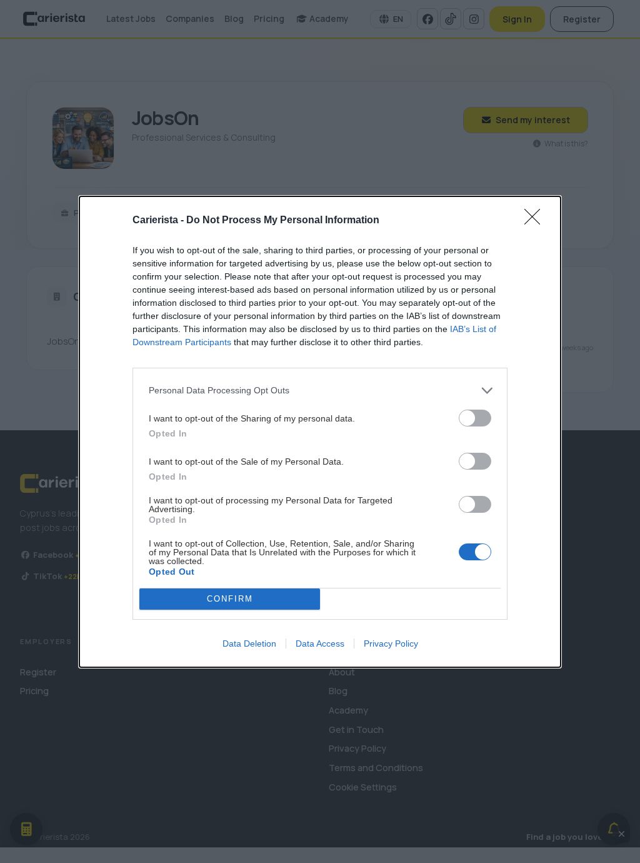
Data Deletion (249, 643)
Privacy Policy (391, 643)
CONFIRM (230, 598)
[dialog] (320, 431)
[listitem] (320, 390)
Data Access (320, 643)
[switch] (475, 418)
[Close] (536, 221)
